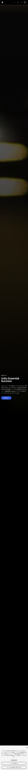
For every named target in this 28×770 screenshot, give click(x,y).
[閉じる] (27, 747)
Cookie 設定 (14, 760)
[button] (6, 398)
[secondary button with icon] (25, 2)
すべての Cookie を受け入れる (14, 767)
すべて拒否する (14, 763)
